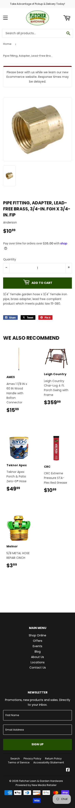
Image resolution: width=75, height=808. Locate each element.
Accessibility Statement (48, 762)
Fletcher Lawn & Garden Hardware (41, 781)
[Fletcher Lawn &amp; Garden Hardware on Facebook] (68, 770)
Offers (37, 641)
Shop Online (37, 635)
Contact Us (37, 667)
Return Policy (53, 758)
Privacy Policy (32, 758)
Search (15, 758)
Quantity (9, 259)
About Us (37, 657)
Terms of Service (19, 762)
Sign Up (37, 744)
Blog (38, 651)
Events (37, 646)
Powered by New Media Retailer (36, 785)
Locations (38, 662)
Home (7, 44)
